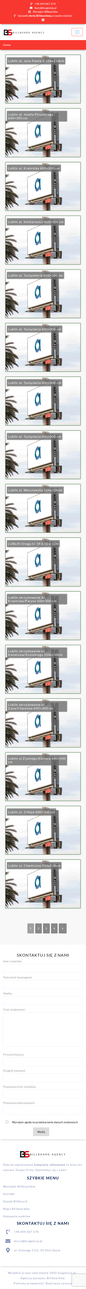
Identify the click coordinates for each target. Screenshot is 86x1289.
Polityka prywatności (29, 1283)
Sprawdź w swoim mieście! (44, 15)
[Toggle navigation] (77, 32)
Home (7, 45)
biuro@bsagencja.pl (45, 7)
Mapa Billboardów (16, 1208)
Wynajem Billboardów (45, 11)
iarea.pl (66, 1283)
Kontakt (9, 1194)
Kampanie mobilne (16, 1216)
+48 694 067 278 (45, 3)
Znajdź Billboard (15, 1201)
